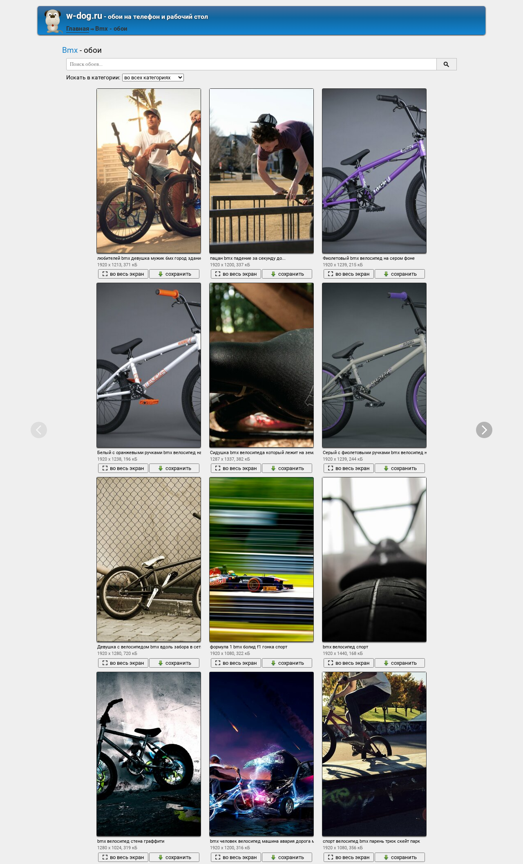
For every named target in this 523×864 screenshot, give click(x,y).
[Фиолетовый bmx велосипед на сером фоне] (374, 170)
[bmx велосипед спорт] (374, 559)
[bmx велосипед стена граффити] (148, 754)
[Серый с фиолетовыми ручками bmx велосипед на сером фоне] (374, 365)
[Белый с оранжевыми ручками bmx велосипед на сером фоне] (148, 365)
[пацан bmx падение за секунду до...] (261, 170)
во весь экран (127, 274)
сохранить (178, 274)
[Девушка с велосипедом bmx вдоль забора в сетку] (148, 559)
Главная (77, 28)
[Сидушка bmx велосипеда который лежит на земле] (261, 365)
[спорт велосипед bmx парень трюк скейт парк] (374, 754)
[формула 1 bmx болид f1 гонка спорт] (261, 559)
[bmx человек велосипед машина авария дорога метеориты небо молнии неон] (261, 754)
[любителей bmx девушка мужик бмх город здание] (148, 170)
